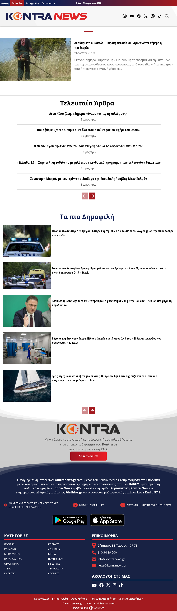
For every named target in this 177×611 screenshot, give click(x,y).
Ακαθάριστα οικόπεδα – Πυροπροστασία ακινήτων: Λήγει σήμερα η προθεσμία (118, 45)
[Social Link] (125, 16)
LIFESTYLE (54, 563)
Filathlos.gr (73, 492)
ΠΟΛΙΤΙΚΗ (9, 544)
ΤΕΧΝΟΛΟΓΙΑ (55, 568)
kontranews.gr (65, 480)
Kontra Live (17, 3)
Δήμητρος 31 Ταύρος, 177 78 (117, 545)
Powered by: (84, 607)
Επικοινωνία (48, 3)
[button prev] (85, 196)
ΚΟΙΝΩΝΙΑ (10, 549)
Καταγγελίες (32, 3)
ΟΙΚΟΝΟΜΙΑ (11, 563)
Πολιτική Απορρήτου (103, 598)
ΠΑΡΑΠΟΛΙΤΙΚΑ (13, 558)
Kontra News (62, 488)
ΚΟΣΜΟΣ (53, 544)
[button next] (92, 196)
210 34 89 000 (107, 552)
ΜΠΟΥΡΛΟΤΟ (12, 554)
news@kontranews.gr (112, 565)
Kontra (134, 484)
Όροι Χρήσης (79, 598)
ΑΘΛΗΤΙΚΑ (54, 549)
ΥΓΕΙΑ (7, 568)
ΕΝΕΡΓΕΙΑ (9, 573)
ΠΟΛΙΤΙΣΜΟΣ (55, 558)
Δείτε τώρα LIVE (88, 456)
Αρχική (5, 3)
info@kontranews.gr (111, 559)
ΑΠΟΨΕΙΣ (53, 573)
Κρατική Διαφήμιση (130, 598)
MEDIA (52, 554)
